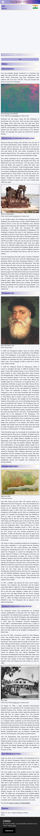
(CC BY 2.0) (16, 216)
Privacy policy (12, 825)
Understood (9, 830)
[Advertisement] (20, 32)
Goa (20, 59)
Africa (6, 123)
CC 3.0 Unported (14, 115)
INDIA (15, 54)
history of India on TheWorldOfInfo (19, 803)
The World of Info (20, 2)
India (33, 125)
